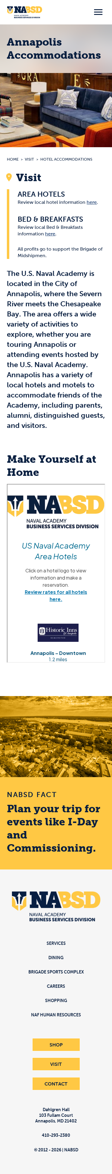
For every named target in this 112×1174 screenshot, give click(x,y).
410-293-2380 (56, 1135)
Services (56, 943)
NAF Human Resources (56, 1014)
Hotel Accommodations (66, 159)
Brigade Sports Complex (56, 971)
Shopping (56, 1000)
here (92, 202)
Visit (29, 159)
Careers (56, 986)
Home (13, 159)
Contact (56, 1083)
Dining (56, 957)
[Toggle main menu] (98, 12)
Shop (56, 1044)
